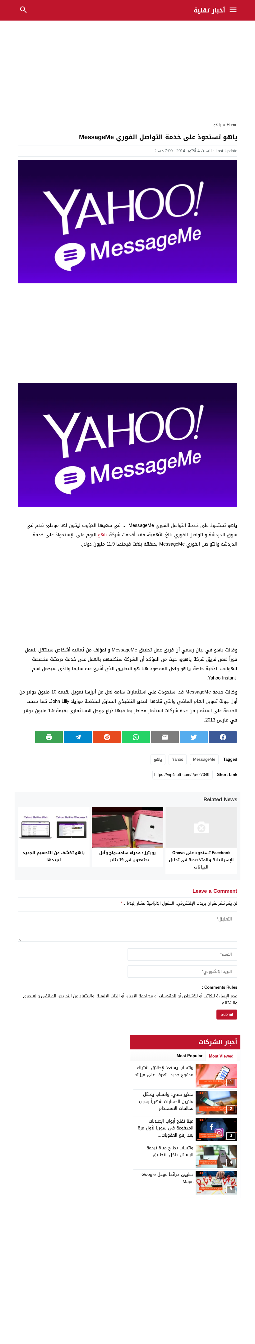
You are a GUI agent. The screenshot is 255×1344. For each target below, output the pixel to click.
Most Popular (189, 1056)
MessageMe (204, 759)
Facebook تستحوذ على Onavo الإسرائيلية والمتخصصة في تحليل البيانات (201, 860)
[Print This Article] (49, 737)
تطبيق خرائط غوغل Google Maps (167, 1177)
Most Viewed (221, 1056)
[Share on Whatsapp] (135, 737)
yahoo (177, 759)
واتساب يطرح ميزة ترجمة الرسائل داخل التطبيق (169, 1151)
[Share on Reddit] (107, 737)
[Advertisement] (127, 69)
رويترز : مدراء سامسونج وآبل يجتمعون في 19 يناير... (127, 856)
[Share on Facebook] (223, 737)
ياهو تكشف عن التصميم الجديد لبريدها (54, 856)
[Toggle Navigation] (234, 10)
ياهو (217, 125)
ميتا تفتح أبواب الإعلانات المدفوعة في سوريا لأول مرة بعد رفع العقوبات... (165, 1128)
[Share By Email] (165, 737)
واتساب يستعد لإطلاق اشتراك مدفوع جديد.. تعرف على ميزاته (163, 1071)
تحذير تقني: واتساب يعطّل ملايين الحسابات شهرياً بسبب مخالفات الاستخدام (166, 1101)
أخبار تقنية (209, 10)
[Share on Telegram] (78, 737)
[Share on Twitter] (194, 737)
